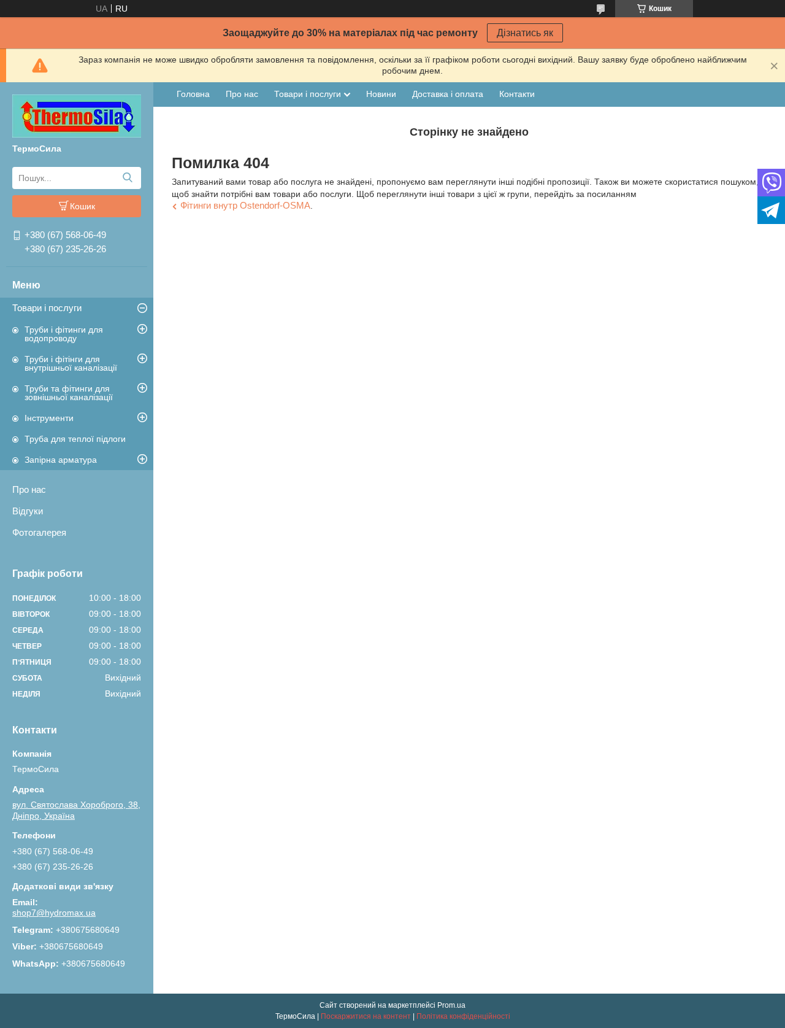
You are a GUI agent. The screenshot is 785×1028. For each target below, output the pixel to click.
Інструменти (49, 418)
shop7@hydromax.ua (54, 913)
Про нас (29, 489)
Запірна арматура (61, 460)
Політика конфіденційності (463, 1016)
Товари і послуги (47, 308)
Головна (193, 94)
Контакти (517, 94)
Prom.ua (451, 1005)
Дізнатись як (525, 33)
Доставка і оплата (447, 94)
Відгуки (27, 511)
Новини (381, 94)
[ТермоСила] (76, 115)
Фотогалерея (39, 532)
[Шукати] (127, 178)
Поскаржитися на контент (366, 1016)
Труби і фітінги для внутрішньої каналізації (71, 363)
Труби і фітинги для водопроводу (64, 334)
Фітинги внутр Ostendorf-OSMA (245, 205)
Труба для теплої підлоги (75, 439)
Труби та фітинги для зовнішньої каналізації (69, 393)
